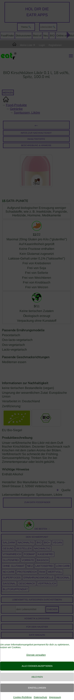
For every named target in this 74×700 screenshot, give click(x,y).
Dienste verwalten (36, 654)
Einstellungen (37, 688)
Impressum (55, 697)
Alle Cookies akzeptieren (37, 666)
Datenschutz (40, 697)
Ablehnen (37, 677)
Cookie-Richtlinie (22, 697)
